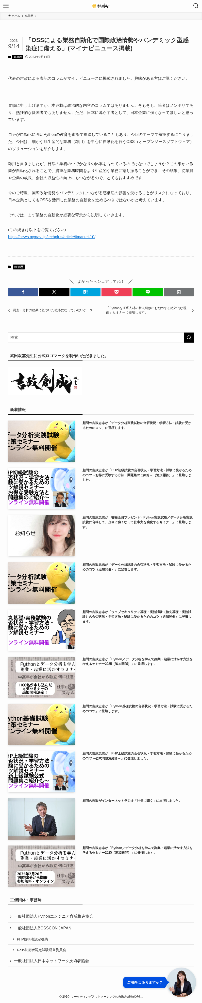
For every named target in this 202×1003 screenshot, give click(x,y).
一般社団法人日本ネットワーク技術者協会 (51, 961)
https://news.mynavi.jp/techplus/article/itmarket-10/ (51, 237)
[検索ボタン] (196, 6)
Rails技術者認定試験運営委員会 (41, 950)
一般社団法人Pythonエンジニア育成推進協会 (53, 916)
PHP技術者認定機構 (32, 939)
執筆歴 (18, 56)
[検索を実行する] (189, 337)
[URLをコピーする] (179, 292)
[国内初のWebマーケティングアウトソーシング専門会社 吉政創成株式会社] (101, 6)
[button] (23, 292)
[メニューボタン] (6, 6)
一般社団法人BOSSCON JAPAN (42, 928)
